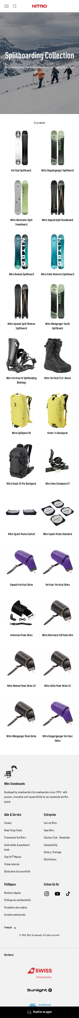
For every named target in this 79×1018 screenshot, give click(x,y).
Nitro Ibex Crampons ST (58, 484)
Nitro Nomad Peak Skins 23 (21, 686)
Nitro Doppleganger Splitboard (57, 170)
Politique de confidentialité (17, 900)
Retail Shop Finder (13, 830)
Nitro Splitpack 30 (21, 433)
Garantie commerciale (14, 915)
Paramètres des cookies (15, 907)
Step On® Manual (12, 857)
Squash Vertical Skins (21, 585)
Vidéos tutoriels (11, 864)
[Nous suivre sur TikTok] (68, 894)
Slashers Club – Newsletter (57, 837)
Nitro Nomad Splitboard (21, 274)
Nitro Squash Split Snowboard (57, 220)
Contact (8, 823)
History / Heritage (53, 852)
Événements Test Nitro (15, 837)
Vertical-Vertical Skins (58, 585)
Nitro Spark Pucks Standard (57, 534)
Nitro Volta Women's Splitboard (57, 274)
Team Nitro (49, 830)
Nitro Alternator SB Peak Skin (57, 635)
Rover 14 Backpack (57, 433)
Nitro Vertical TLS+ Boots (57, 378)
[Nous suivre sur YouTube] (57, 894)
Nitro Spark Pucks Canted (21, 534)
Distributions (50, 859)
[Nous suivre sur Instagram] (47, 894)
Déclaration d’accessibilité (17, 871)
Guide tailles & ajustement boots (16, 847)
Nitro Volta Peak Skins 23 (57, 686)
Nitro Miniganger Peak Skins (21, 736)
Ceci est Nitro (50, 823)
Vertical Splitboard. (21, 170)
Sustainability (51, 845)
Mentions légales (12, 893)
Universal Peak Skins (21, 635)
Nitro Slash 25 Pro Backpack (21, 484)
